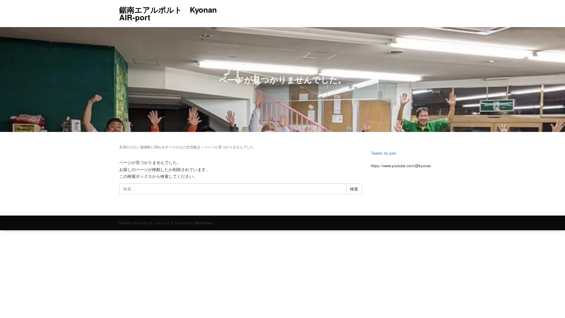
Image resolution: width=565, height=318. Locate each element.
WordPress (203, 222)
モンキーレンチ (161, 222)
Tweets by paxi (383, 153)
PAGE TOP (547, 303)
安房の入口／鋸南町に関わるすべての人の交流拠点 (159, 146)
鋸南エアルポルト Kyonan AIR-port (168, 13)
